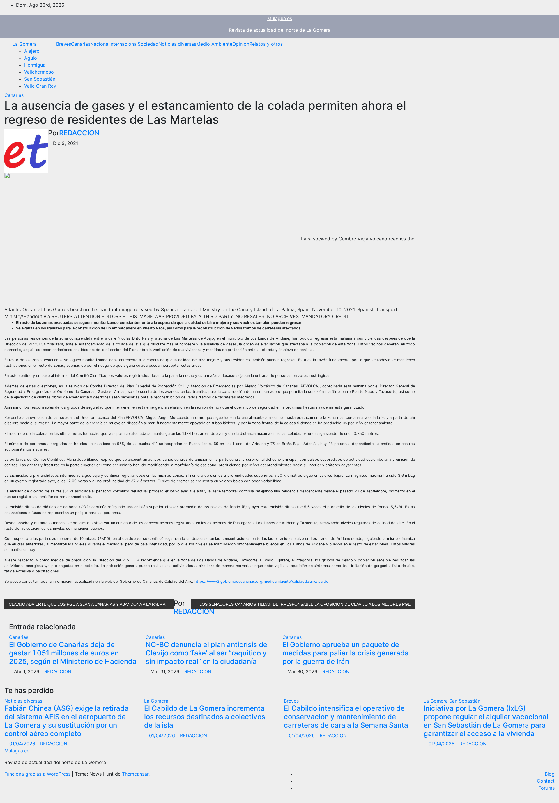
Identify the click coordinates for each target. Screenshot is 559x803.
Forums (547, 788)
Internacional (123, 44)
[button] (546, 65)
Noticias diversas (177, 44)
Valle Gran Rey (40, 86)
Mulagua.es (279, 18)
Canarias (80, 44)
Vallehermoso (39, 72)
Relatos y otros (266, 44)
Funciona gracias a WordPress (38, 774)
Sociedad (148, 44)
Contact (546, 781)
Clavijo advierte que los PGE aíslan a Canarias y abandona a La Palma (87, 604)
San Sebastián (39, 79)
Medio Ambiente (214, 44)
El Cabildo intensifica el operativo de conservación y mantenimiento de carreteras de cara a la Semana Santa (346, 716)
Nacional (99, 44)
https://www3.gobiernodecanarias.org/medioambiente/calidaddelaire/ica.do (261, 581)
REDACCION (79, 133)
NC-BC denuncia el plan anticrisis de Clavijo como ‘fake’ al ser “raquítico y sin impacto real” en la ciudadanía (206, 653)
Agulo (30, 58)
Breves (63, 44)
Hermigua (34, 65)
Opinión (240, 44)
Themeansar (135, 774)
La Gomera (25, 44)
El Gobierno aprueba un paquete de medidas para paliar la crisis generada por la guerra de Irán (345, 653)
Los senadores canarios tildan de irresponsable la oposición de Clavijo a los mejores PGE (304, 604)
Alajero (32, 51)
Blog (550, 774)
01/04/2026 (23, 744)
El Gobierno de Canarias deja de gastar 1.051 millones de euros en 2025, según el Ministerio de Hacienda (73, 653)
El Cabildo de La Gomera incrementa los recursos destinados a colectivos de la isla (204, 716)
